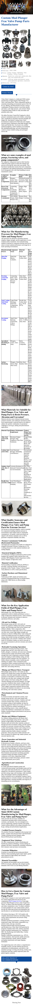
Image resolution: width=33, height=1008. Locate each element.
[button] (2, 45)
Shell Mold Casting (4, 302)
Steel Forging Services (15, 901)
